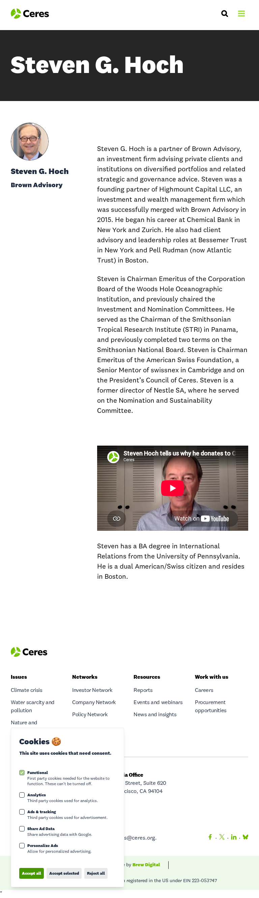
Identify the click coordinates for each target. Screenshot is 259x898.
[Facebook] (210, 838)
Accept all (31, 873)
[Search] (224, 13)
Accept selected (64, 873)
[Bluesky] (244, 838)
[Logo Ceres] (30, 13)
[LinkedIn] (233, 838)
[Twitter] (222, 838)
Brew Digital (146, 865)
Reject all (96, 873)
